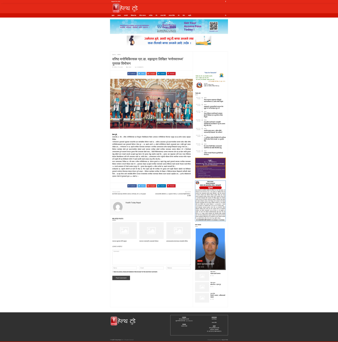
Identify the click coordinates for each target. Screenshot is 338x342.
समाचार (119, 15)
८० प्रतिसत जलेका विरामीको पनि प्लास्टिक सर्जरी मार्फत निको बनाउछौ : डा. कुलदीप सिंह (215, 139)
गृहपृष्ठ (113, 15)
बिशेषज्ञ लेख (133, 15)
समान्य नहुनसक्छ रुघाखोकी (205, 264)
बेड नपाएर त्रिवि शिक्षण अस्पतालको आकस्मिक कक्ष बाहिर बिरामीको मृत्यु (213, 147)
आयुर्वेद (189, 15)
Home (114, 54)
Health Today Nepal (133, 203)
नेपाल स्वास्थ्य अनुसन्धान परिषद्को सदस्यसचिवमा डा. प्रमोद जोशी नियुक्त (213, 100)
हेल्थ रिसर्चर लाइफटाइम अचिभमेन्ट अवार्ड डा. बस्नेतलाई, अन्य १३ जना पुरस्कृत (129, 194)
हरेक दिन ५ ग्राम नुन (215, 284)
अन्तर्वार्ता (126, 15)
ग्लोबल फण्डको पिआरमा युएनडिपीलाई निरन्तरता (213, 153)
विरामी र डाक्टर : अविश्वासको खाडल (217, 296)
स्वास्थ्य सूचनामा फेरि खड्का (119, 241)
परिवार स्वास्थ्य (142, 15)
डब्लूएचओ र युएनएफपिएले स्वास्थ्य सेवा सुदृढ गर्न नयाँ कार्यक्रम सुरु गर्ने (213, 107)
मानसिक (150, 15)
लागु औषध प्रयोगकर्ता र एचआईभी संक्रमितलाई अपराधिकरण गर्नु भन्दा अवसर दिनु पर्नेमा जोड (214, 123)
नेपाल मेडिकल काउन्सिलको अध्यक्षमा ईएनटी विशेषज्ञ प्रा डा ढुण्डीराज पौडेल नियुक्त (213, 115)
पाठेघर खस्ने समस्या (215, 273)
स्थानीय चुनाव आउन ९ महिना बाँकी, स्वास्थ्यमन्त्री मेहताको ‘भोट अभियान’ (213, 131)
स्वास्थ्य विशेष (172, 15)
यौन (156, 15)
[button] (225, 15)
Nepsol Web (225, 339)
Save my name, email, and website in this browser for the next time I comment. (135, 271)
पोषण (184, 15)
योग (178, 15)
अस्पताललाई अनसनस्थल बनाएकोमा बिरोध (177, 241)
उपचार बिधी (163, 15)
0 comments (140, 67)
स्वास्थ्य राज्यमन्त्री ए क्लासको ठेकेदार (148, 241)
